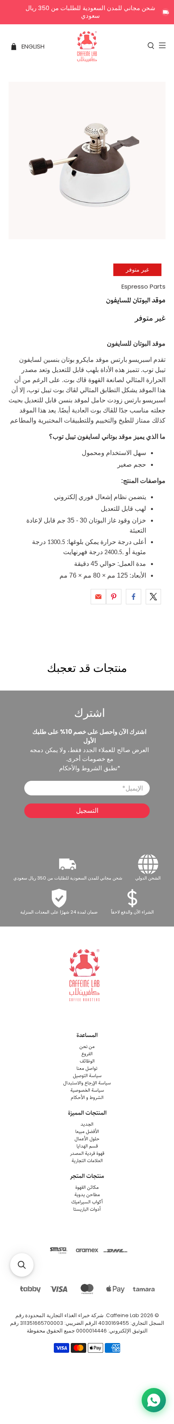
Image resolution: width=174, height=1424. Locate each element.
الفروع (87, 1054)
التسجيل (87, 810)
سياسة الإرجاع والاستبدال (87, 1083)
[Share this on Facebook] (133, 596)
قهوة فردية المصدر (87, 1153)
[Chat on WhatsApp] (154, 1400)
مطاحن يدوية (87, 1195)
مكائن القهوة (87, 1187)
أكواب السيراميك (87, 1202)
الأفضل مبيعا (87, 1131)
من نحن (87, 1046)
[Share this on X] (153, 596)
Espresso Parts (143, 286)
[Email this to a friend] (98, 596)
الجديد (87, 1124)
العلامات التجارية (87, 1161)
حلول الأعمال (87, 1139)
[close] (165, 12)
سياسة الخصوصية (87, 1090)
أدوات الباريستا (87, 1209)
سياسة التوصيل (87, 1076)
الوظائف (87, 1061)
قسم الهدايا (87, 1146)
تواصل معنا (87, 1068)
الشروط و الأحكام (87, 1097)
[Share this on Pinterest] (113, 596)
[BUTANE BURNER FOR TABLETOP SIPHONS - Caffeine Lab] (87, 160)
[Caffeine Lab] (87, 46)
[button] (22, 1265)
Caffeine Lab (122, 1315)
